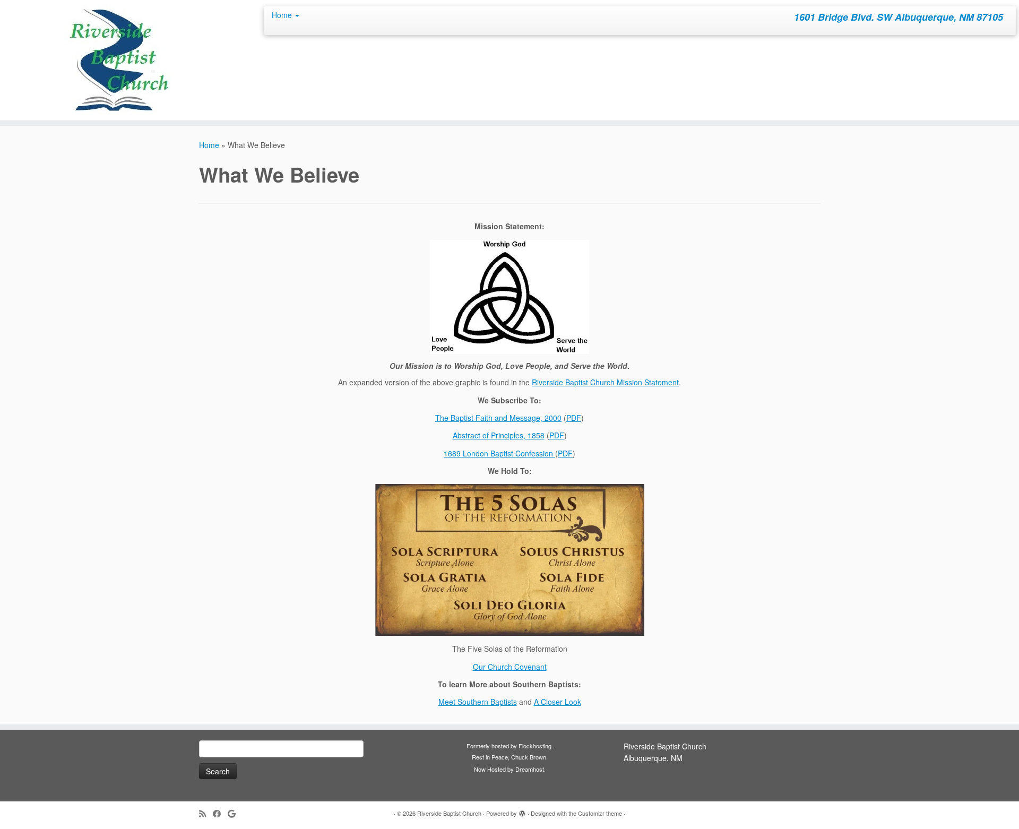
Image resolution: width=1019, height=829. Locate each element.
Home (283, 15)
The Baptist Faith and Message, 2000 (498, 417)
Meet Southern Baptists (477, 701)
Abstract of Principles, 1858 (499, 435)
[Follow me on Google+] (235, 813)
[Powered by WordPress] (522, 811)
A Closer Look (557, 701)
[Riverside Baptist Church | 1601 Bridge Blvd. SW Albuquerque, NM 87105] (117, 60)
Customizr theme (600, 813)
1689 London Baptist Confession (499, 453)
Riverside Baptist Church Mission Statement (605, 382)
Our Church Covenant (510, 666)
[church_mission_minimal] (509, 297)
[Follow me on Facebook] (220, 813)
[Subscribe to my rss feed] (206, 813)
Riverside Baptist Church (449, 813)
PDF (573, 417)
